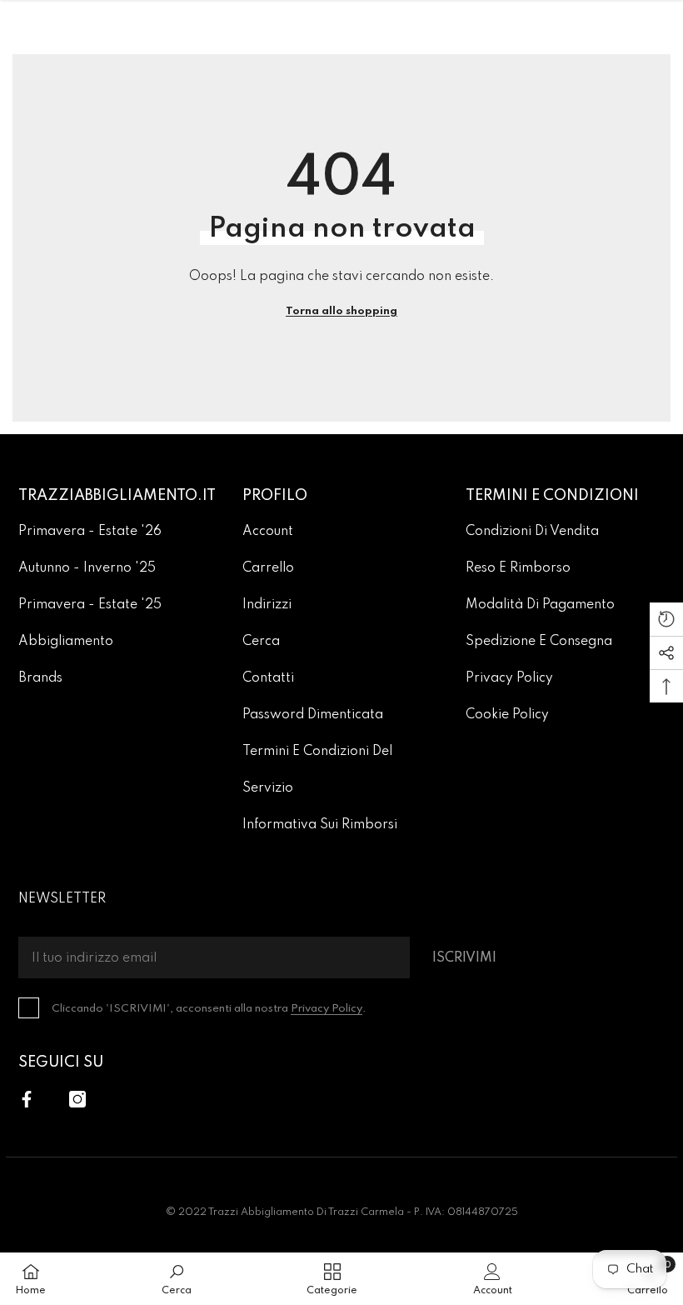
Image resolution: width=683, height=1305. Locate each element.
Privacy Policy (326, 1008)
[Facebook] (26, 1099)
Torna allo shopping (341, 311)
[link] (176, 1279)
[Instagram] (77, 1099)
